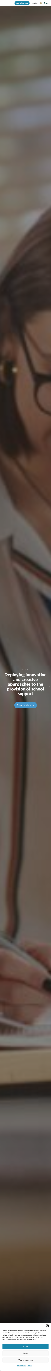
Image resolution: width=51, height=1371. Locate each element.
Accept (25, 1346)
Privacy (29, 1365)
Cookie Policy (21, 1365)
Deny (25, 1353)
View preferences (25, 1360)
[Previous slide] (1, 685)
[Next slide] (49, 685)
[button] (47, 1326)
